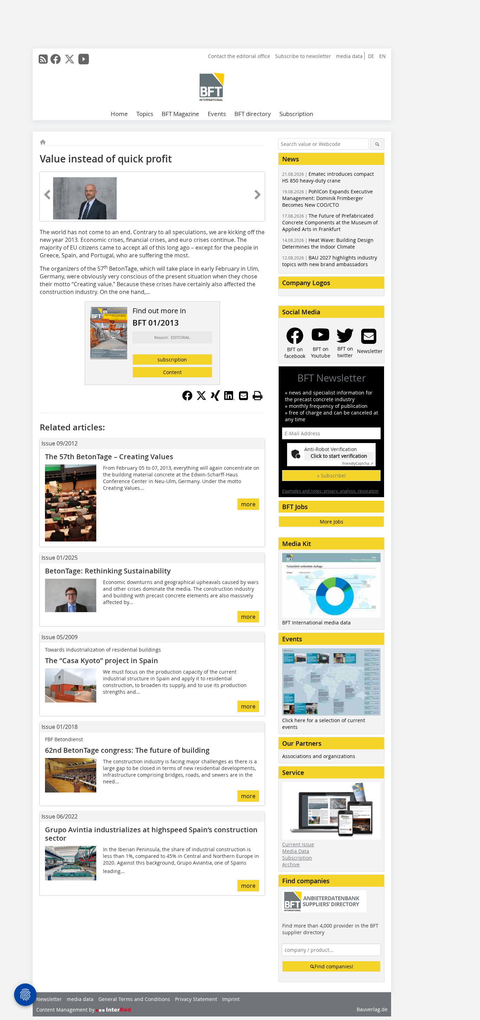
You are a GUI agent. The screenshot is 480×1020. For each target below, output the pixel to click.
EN (382, 56)
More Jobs (331, 521)
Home (119, 114)
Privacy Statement (196, 999)
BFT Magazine (180, 114)
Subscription (296, 114)
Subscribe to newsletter (303, 56)
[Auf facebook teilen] (187, 399)
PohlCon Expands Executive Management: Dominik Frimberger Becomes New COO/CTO (327, 198)
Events (217, 114)
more (248, 504)
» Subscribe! (331, 475)
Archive (291, 864)
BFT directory (252, 114)
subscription (172, 359)
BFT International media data (316, 622)
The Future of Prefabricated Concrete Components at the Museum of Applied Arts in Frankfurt (330, 222)
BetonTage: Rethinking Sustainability (108, 571)
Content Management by (66, 1009)
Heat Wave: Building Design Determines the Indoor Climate (328, 243)
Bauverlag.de (372, 1009)
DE (371, 56)
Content (172, 372)
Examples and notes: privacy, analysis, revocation (330, 491)
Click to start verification (339, 456)
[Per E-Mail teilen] (243, 395)
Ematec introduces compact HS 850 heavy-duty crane (328, 177)
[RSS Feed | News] (43, 59)
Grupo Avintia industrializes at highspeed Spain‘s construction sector (151, 834)
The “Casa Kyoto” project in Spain (101, 660)
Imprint (231, 999)
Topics (144, 114)
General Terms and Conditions (134, 999)
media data (349, 56)
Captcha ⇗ (357, 463)
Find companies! (333, 966)
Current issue (298, 844)
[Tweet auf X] (201, 399)
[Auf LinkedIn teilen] (229, 399)
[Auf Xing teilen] (215, 399)
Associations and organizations (318, 756)
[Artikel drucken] (258, 395)
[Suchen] (377, 144)
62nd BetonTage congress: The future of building (127, 750)
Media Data (295, 851)
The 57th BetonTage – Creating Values (109, 456)
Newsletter (49, 999)
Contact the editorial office (239, 56)
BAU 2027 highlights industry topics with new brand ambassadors (329, 261)
